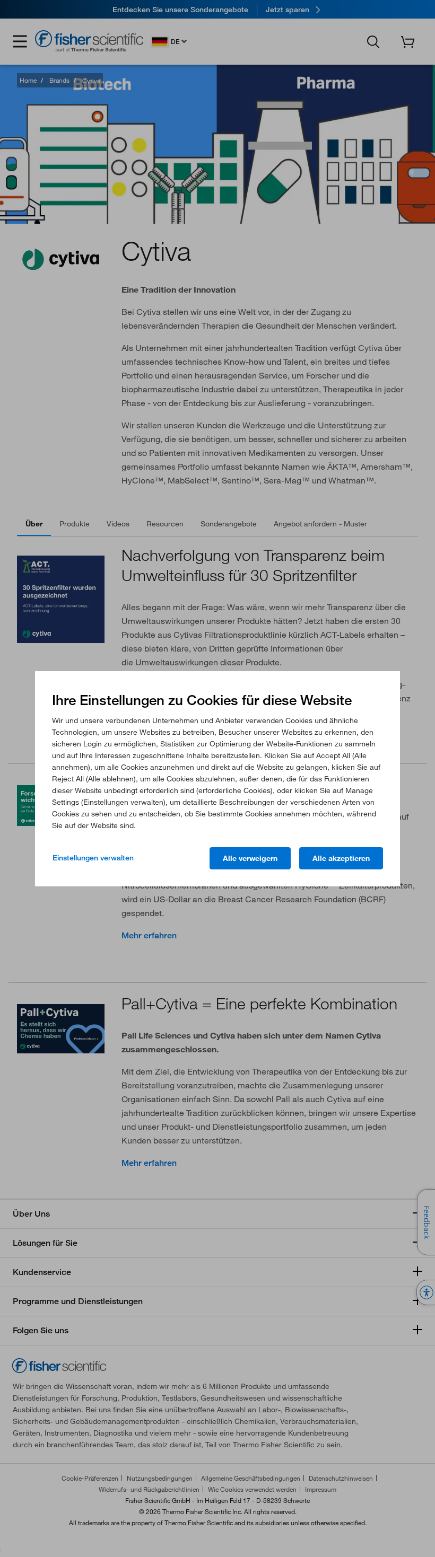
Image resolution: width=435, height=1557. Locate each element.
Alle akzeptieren (341, 858)
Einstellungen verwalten (93, 858)
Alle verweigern (250, 858)
